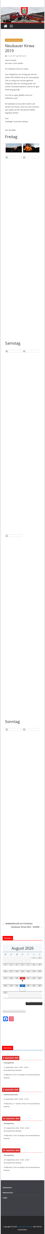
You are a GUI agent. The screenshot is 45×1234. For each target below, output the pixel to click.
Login (5, 1197)
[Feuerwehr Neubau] (5, 26)
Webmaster (22, 56)
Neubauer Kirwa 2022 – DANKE (26, 927)
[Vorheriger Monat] (5, 948)
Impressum (7, 1187)
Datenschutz (8, 1192)
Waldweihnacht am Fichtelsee (18, 923)
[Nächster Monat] (39, 948)
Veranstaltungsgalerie (14, 40)
